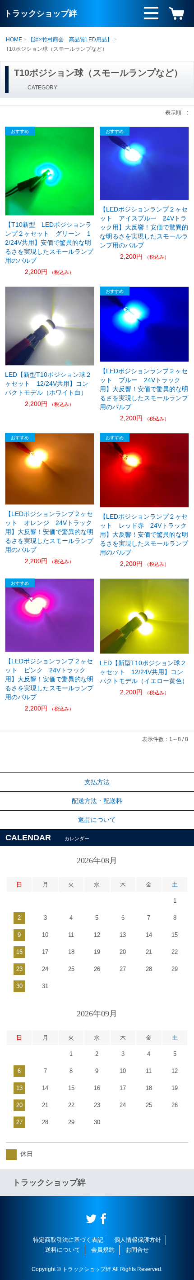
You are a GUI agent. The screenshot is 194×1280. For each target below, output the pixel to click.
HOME (14, 39)
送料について (62, 1249)
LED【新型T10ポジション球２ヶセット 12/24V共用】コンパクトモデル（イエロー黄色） (144, 671)
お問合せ (137, 1249)
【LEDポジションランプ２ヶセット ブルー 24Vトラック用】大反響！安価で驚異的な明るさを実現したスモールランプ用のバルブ (144, 388)
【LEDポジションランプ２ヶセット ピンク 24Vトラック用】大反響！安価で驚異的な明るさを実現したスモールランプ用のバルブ (49, 679)
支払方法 (97, 782)
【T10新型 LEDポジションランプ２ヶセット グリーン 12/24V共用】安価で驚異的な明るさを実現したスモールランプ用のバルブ (49, 242)
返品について (97, 819)
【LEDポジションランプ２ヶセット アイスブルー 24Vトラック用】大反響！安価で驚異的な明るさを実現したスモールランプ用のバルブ (144, 227)
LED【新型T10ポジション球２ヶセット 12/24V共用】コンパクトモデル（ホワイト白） (48, 383)
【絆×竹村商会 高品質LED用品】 (70, 39)
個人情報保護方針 (137, 1239)
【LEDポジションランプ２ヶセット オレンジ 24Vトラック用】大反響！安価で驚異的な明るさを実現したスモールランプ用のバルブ (49, 531)
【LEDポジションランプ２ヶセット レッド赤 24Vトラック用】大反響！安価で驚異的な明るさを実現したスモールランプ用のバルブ (144, 534)
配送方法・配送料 (97, 800)
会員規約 (103, 1249)
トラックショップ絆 (40, 13)
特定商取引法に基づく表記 (68, 1239)
